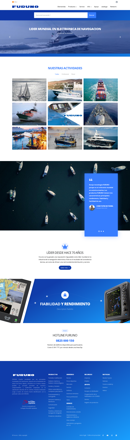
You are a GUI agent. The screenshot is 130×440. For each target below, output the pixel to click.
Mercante (69, 384)
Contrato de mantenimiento (71, 408)
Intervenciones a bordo (73, 412)
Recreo (68, 378)
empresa (87, 378)
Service (82, 7)
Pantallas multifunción (55, 378)
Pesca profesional (71, 397)
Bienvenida (61, 7)
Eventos (105, 387)
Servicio (68, 387)
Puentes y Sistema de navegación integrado (55, 412)
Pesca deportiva (71, 381)
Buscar (91, 15)
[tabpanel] (101, 194)
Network (113, 7)
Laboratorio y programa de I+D (73, 424)
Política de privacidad (93, 435)
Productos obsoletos (54, 416)
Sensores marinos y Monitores (54, 400)
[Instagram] (111, 435)
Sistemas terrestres (72, 393)
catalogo (104, 7)
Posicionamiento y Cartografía (54, 395)
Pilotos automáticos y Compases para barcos (55, 390)
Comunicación (52, 405)
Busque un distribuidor (91, 391)
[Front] (25, 7)
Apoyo (96, 7)
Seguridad (51, 408)
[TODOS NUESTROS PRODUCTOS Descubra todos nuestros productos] (65, 114)
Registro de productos (91, 402)
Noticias (105, 381)
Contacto (87, 388)
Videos (105, 390)
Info (89, 7)
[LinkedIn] (116, 435)
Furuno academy (108, 384)
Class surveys (70, 420)
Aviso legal (83, 435)
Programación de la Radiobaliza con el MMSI (92, 395)
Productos (72, 7)
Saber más (64, 268)
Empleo (87, 381)
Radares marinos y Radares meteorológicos (56, 382)
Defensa (69, 390)
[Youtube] (107, 435)
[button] (14, 2)
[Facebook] (103, 435)
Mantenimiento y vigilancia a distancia (72, 416)
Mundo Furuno (107, 378)
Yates (68, 400)
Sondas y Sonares (53, 386)
